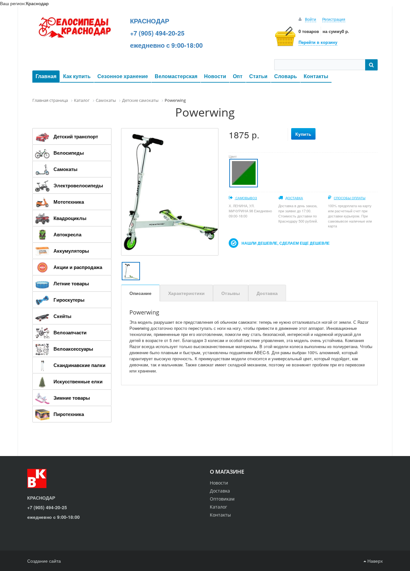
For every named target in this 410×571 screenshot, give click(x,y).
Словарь (285, 76)
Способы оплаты (349, 198)
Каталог (218, 507)
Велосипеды (68, 152)
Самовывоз (245, 198)
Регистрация (333, 19)
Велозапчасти (69, 332)
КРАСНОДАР (149, 20)
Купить (303, 134)
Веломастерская (176, 76)
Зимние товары (71, 397)
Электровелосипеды (78, 185)
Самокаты (65, 169)
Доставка (294, 198)
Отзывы (230, 293)
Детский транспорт (75, 136)
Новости (215, 76)
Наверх (374, 561)
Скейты (62, 316)
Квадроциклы (69, 218)
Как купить (77, 76)
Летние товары (71, 283)
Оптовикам (222, 499)
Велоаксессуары (73, 348)
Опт (237, 76)
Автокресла (67, 234)
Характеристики (186, 293)
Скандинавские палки (79, 365)
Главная (46, 76)
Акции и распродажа (77, 267)
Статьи (258, 76)
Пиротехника (68, 414)
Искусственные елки (77, 381)
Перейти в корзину (318, 42)
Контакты (316, 76)
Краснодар (37, 3)
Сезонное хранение (122, 76)
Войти (310, 19)
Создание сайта (44, 561)
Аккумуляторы (71, 250)
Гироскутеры (69, 299)
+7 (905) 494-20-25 (157, 33)
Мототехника (68, 201)
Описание (140, 293)
